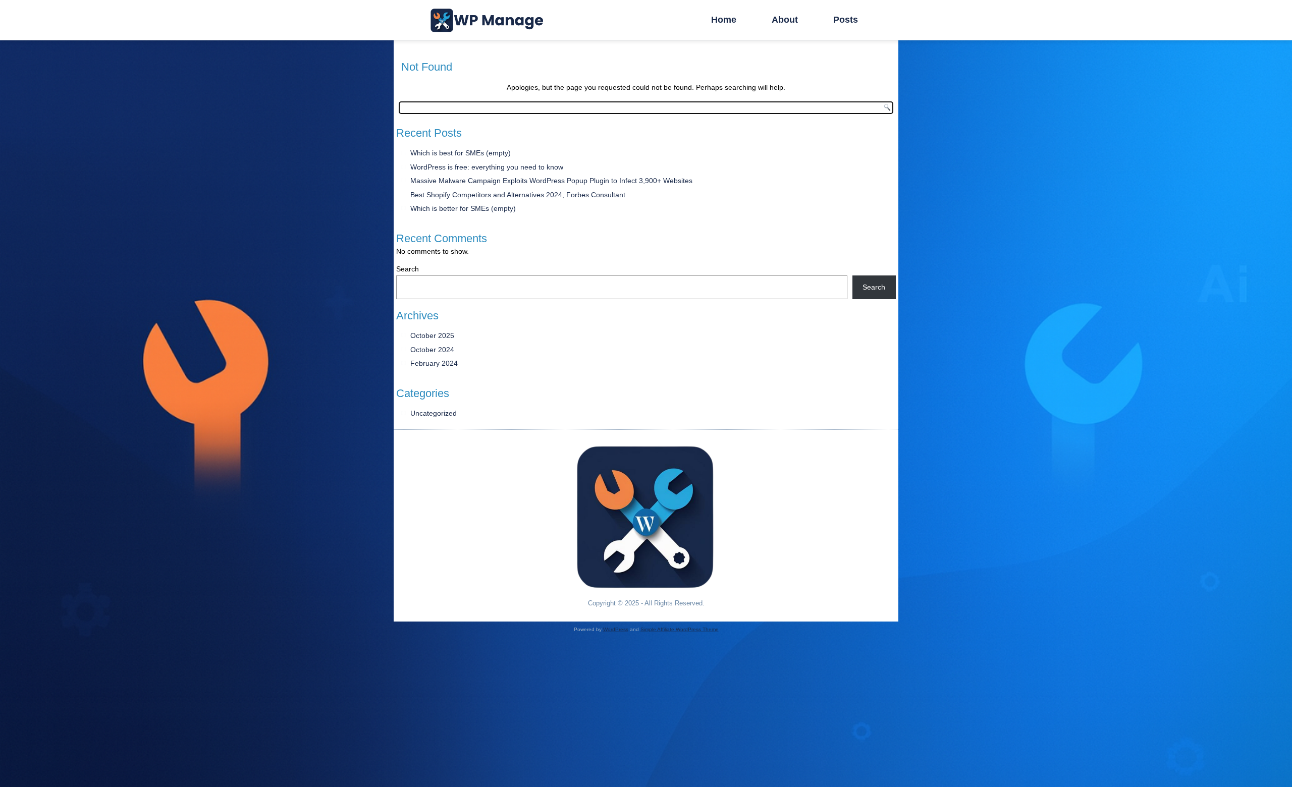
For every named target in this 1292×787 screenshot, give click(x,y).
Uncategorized (433, 413)
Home (723, 20)
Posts (845, 20)
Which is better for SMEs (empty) (463, 208)
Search (407, 269)
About (785, 20)
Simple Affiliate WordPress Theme (679, 629)
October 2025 (432, 335)
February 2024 (434, 363)
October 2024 (432, 350)
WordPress (615, 629)
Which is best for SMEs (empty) (460, 153)
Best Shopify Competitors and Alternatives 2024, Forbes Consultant (517, 195)
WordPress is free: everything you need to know (486, 167)
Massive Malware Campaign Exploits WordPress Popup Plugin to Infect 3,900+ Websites (551, 181)
